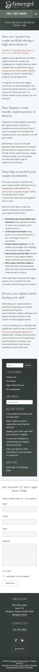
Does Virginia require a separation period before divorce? (18, 424)
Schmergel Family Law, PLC (23, 50)
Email (5, 529)
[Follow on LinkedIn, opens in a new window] (22, 640)
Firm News (11, 381)
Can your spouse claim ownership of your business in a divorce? (19, 452)
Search (28, 365)
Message (6, 541)
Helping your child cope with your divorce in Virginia (19, 433)
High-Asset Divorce (21, 53)
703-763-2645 (16, 13)
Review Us (19, 649)
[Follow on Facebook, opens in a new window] (16, 640)
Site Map (14, 665)
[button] (35, 14)
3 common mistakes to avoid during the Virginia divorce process (17, 441)
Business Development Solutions (21, 666)
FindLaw (30, 667)
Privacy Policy (24, 665)
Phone (5, 516)
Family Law (11, 377)
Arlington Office (19, 614)
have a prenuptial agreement (18, 331)
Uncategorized (13, 389)
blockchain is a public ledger (15, 191)
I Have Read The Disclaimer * (18, 576)
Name (4, 504)
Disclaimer (6, 571)
